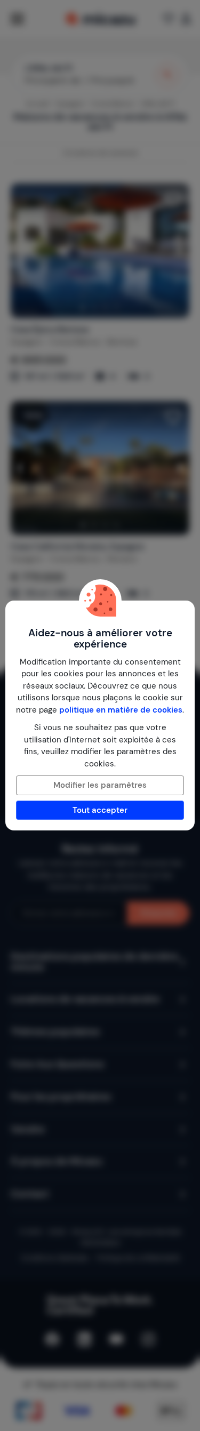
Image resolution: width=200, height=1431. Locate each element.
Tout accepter (100, 810)
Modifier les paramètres (100, 785)
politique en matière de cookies (120, 710)
